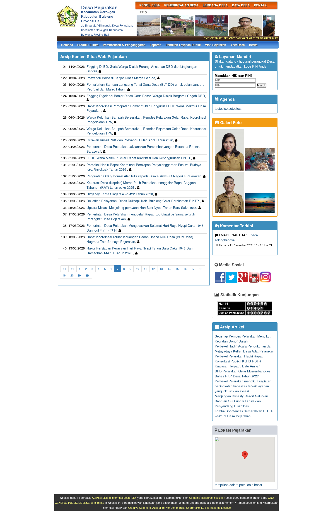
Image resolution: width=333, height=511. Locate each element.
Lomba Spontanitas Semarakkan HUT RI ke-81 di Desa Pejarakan (244, 413)
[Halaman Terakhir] (88, 275)
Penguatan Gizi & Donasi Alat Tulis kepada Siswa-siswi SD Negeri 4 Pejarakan (144, 176)
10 (137, 269)
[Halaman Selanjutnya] (80, 275)
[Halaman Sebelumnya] (72, 268)
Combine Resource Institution (207, 497)
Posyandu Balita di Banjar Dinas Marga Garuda (121, 77)
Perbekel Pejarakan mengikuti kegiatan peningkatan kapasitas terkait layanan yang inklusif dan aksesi (243, 386)
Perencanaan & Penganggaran (124, 45)
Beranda (67, 45)
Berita (253, 45)
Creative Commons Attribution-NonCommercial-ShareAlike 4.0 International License (179, 507)
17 (193, 269)
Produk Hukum (88, 45)
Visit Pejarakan (215, 45)
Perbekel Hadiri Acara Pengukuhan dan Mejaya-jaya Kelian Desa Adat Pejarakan (244, 348)
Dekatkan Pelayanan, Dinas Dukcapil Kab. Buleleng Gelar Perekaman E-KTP (143, 200)
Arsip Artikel (231, 327)
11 (145, 269)
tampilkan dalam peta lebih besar (238, 484)
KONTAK (260, 5)
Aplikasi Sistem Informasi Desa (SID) (114, 497)
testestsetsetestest (228, 108)
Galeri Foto (230, 122)
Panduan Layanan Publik (183, 45)
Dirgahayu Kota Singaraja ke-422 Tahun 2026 (120, 193)
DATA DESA (241, 5)
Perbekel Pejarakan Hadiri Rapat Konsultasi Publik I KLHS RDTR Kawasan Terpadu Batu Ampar (239, 361)
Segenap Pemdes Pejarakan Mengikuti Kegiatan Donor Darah (243, 338)
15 (177, 269)
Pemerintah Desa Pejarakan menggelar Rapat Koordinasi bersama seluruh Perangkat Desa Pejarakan (141, 216)
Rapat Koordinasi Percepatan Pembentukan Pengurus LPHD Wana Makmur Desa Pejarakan (146, 108)
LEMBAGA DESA (215, 5)
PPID (143, 12)
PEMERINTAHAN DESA (181, 5)
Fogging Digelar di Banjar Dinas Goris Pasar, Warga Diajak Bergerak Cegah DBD (146, 95)
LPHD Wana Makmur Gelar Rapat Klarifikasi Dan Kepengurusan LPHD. (139, 157)
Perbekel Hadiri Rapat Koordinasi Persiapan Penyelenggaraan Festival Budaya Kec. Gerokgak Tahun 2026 (144, 167)
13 (161, 269)
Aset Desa (237, 45)
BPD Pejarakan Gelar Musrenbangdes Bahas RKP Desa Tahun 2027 (242, 373)
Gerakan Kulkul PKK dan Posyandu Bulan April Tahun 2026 (130, 139)
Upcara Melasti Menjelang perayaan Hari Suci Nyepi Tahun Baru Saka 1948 (142, 207)
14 (169, 269)
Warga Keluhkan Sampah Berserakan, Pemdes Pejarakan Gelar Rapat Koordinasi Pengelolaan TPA (146, 119)
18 (201, 269)
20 (72, 275)
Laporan (155, 45)
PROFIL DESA (149, 5)
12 (153, 269)
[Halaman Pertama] (64, 268)
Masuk (261, 85)
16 (185, 269)
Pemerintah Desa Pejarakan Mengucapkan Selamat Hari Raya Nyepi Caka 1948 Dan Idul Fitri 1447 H (145, 227)
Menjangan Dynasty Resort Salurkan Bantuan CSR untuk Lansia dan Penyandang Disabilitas (241, 401)
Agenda (227, 99)
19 (64, 275)
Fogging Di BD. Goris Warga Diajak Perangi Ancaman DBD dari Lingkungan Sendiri (142, 68)
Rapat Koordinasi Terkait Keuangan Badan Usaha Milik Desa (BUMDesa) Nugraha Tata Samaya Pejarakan (140, 239)
